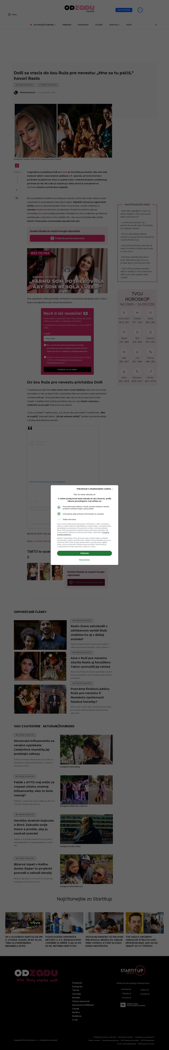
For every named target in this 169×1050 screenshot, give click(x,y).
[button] (84, 519)
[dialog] (84, 525)
